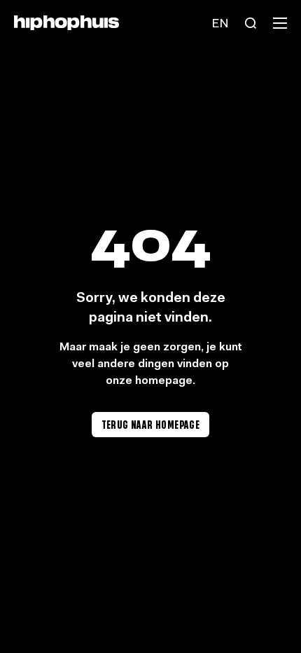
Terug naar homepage (151, 424)
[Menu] (280, 23)
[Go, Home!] (66, 22)
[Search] (250, 23)
